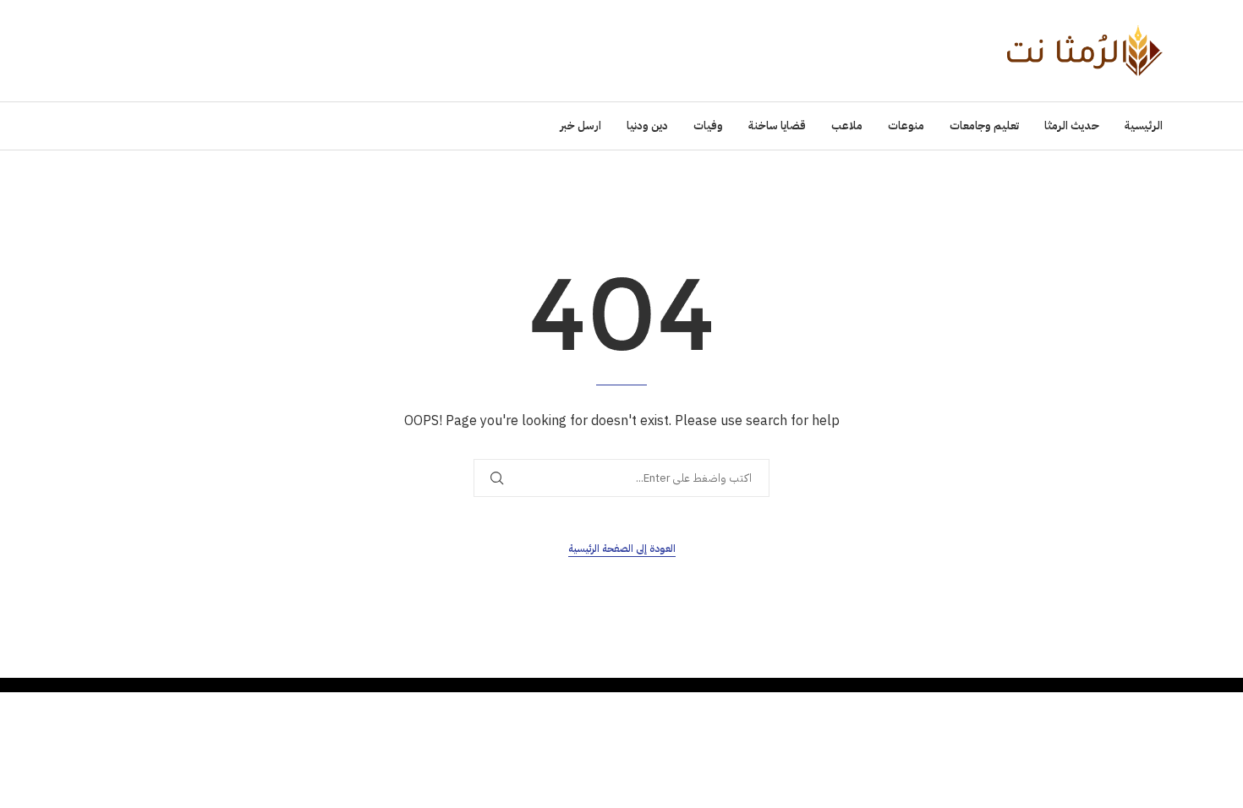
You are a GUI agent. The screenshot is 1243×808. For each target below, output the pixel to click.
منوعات (906, 125)
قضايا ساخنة (777, 125)
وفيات (708, 125)
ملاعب (846, 125)
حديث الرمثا (1071, 125)
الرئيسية (1144, 125)
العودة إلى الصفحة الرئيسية (622, 548)
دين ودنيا (647, 125)
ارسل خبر (580, 125)
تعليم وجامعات (984, 125)
